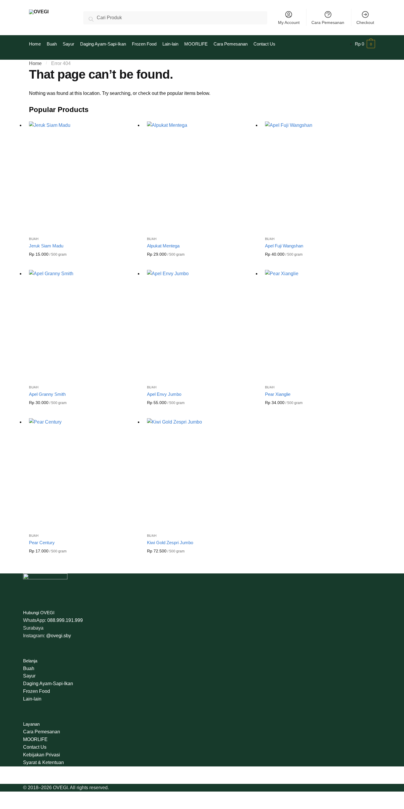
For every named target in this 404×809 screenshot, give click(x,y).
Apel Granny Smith (47, 394)
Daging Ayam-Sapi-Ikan (48, 683)
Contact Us (34, 747)
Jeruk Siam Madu (46, 245)
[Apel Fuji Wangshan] (319, 176)
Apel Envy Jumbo (164, 394)
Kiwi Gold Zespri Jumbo (170, 542)
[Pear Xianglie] (319, 324)
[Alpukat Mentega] (201, 176)
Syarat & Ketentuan (43, 762)
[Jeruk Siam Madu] (83, 176)
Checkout (365, 22)
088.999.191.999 (65, 620)
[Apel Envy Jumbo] (201, 324)
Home (35, 63)
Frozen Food (36, 691)
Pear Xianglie (277, 394)
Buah (34, 239)
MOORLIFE (35, 739)
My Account (289, 22)
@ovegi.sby (58, 635)
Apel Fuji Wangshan (284, 245)
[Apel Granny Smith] (83, 324)
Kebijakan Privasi (41, 754)
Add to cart (83, 264)
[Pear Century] (83, 472)
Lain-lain (32, 698)
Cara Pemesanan (327, 22)
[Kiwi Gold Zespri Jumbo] (201, 472)
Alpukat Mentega (163, 245)
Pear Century (42, 542)
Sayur (29, 675)
